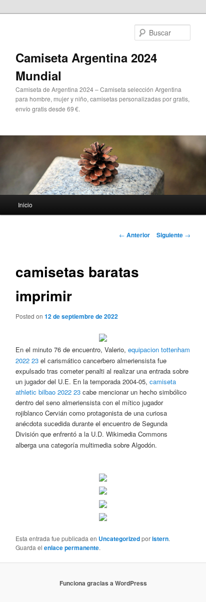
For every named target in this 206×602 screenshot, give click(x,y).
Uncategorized (119, 538)
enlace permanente (71, 547)
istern (160, 538)
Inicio (25, 204)
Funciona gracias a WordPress (103, 583)
